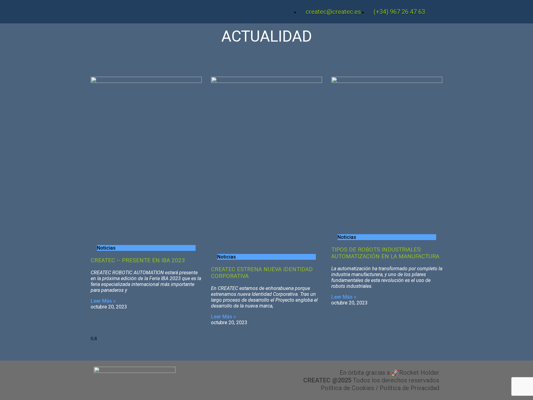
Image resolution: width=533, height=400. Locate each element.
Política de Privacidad (409, 388)
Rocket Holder (419, 372)
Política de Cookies (347, 388)
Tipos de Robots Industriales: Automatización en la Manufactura (385, 253)
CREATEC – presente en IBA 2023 (138, 260)
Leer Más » (103, 301)
